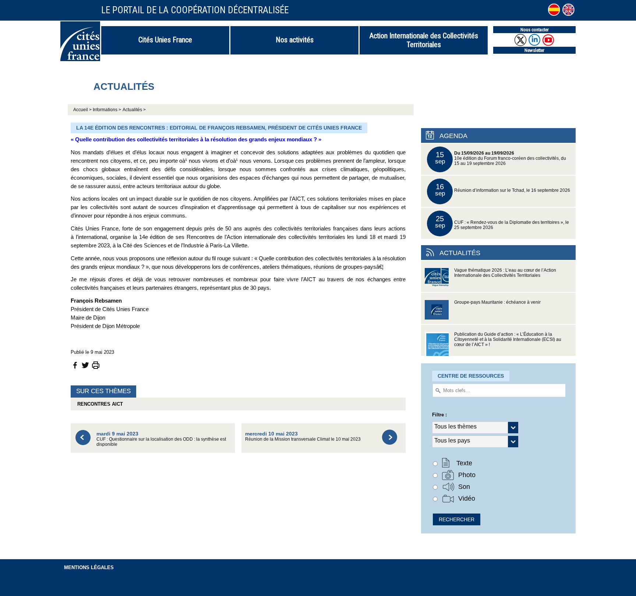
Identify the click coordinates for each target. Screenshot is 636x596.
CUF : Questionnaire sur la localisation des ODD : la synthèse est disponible (161, 439)
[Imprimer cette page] (95, 364)
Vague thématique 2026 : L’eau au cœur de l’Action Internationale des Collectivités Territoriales (505, 273)
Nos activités (295, 39)
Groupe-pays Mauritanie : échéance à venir (497, 302)
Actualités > (134, 109)
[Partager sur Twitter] (85, 364)
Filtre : (439, 414)
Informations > (107, 109)
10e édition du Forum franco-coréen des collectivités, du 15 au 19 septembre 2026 (500, 158)
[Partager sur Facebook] (75, 364)
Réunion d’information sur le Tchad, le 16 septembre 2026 (502, 190)
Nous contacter (534, 29)
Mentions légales (89, 567)
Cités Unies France (165, 39)
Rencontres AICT (98, 404)
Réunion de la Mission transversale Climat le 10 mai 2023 (303, 436)
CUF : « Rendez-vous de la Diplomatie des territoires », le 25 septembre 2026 (502, 222)
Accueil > (83, 109)
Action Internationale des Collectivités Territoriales (424, 40)
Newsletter (534, 50)
